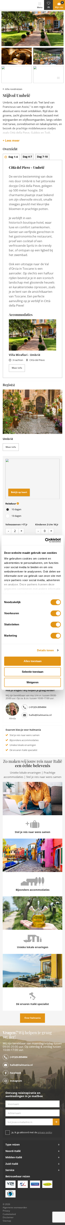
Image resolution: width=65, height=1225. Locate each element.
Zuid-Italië (11, 1163)
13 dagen (16, 516)
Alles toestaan (33, 661)
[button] (48, 5)
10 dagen (16, 509)
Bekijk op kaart (19, 492)
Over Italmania (32, 1018)
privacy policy (45, 1132)
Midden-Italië (13, 1157)
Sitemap (7, 1221)
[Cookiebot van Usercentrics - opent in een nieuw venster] (46, 540)
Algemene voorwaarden (15, 1207)
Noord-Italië (13, 1151)
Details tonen (45, 650)
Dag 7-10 (42, 156)
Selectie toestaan (32, 671)
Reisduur (11, 503)
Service (9, 1170)
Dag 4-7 (27, 156)
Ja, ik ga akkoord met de (32, 1132)
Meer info (17, 368)
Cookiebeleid (9, 1214)
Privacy (6, 1211)
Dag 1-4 (13, 156)
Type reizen (12, 1144)
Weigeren (32, 682)
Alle (13, 89)
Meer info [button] (11, 447)
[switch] (56, 613)
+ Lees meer (11, 140)
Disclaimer (8, 1217)
